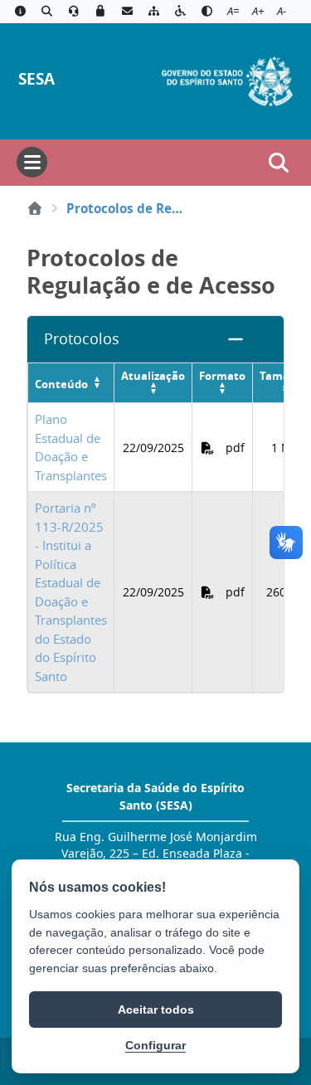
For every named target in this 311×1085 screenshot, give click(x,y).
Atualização (153, 375)
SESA (36, 78)
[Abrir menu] (32, 162)
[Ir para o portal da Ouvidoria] (73, 11)
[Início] (35, 208)
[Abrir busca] (278, 162)
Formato (222, 375)
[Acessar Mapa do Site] (153, 11)
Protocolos (81, 338)
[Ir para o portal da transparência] (46, 11)
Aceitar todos (156, 1009)
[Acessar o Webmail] (127, 11)
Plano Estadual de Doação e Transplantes (71, 447)
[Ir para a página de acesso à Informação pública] (20, 11)
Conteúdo (61, 384)
